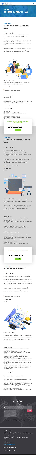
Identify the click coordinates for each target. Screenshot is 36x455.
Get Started (18, 130)
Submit (29, 410)
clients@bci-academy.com (9, 444)
